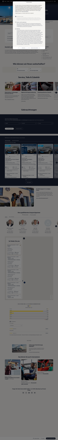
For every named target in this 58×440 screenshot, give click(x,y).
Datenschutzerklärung (25, 11)
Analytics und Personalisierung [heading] (21, 22)
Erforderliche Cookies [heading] (20, 16)
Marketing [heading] (18, 28)
